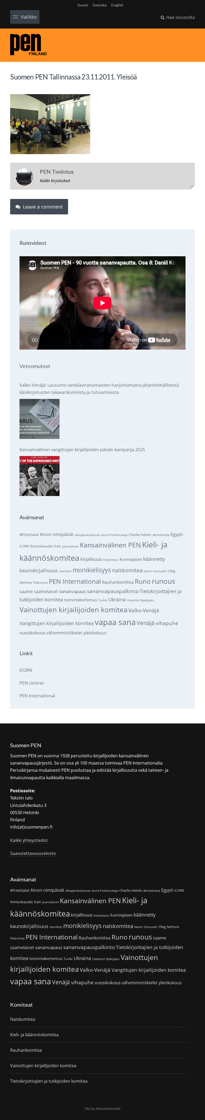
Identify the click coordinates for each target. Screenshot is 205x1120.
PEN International (75, 581)
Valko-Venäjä (143, 610)
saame (26, 591)
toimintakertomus (80, 599)
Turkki (102, 600)
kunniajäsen (131, 559)
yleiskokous (95, 633)
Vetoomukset (34, 366)
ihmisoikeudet (41, 546)
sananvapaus (72, 591)
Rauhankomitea (118, 582)
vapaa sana (115, 622)
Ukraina (117, 599)
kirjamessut (111, 560)
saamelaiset (46, 591)
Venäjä (146, 623)
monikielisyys (92, 570)
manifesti (65, 571)
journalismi (70, 546)
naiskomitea (127, 570)
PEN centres (31, 683)
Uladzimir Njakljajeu (140, 600)
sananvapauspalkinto (113, 591)
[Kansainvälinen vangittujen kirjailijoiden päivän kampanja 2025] (39, 476)
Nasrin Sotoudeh (155, 571)
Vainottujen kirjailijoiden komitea (73, 609)
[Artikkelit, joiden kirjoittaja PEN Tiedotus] (24, 178)
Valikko (29, 17)
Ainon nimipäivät (57, 534)
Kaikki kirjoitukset (55, 180)
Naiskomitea (22, 1019)
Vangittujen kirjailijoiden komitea (56, 623)
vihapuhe (167, 623)
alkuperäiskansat (87, 535)
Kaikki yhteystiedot (29, 840)
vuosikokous (32, 633)
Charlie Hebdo (140, 534)
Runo (143, 581)
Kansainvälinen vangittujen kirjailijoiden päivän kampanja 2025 (82, 450)
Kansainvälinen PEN (110, 544)
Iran (57, 546)
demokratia (160, 535)
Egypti (177, 534)
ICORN (24, 546)
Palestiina (40, 582)
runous (163, 581)
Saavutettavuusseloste (33, 853)
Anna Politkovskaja (114, 535)
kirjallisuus (91, 559)
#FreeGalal (29, 534)
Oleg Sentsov (169, 926)
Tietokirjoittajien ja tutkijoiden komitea (49, 1081)
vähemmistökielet (64, 633)
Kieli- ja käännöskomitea (34, 1035)
